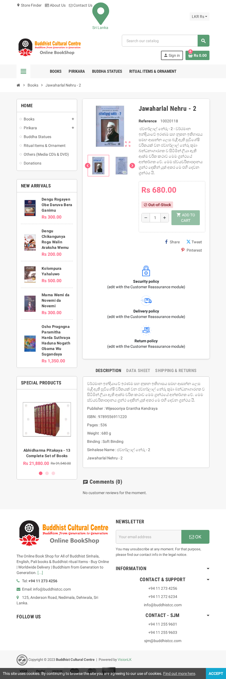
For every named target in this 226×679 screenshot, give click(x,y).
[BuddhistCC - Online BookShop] (49, 47)
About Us (57, 5)
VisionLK (124, 660)
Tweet (197, 242)
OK (197, 537)
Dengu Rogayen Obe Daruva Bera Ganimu (57, 204)
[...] (40, 572)
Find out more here (179, 673)
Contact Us (82, 5)
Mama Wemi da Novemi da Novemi (55, 300)
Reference (148, 121)
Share (175, 242)
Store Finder (29, 5)
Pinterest (194, 250)
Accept (216, 673)
